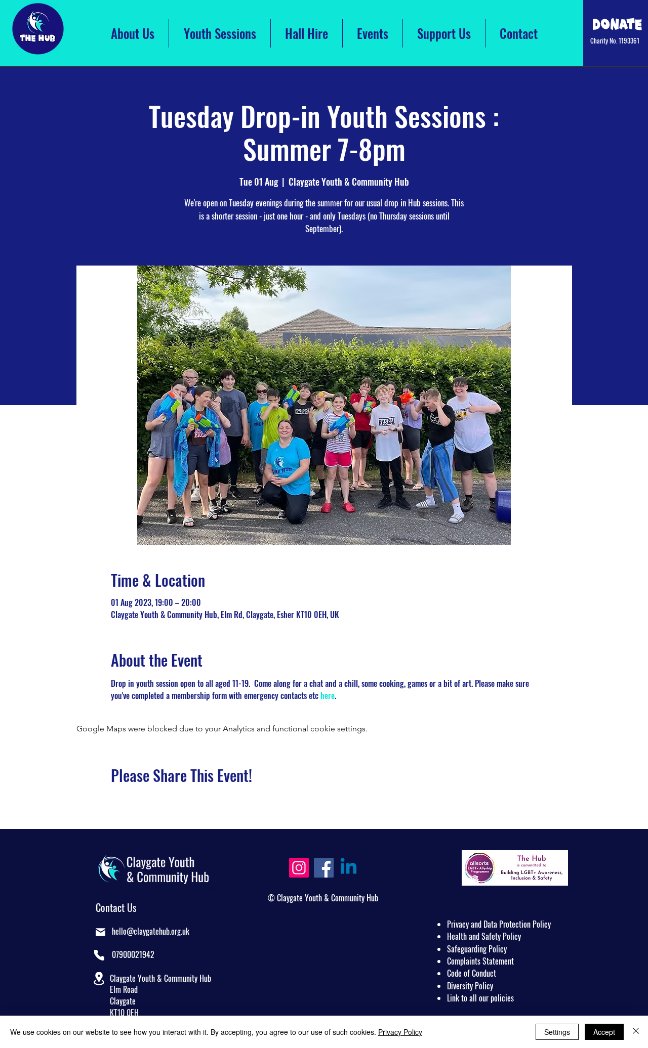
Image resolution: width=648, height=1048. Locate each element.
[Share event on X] (140, 802)
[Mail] (100, 932)
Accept (604, 1032)
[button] (99, 978)
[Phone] (99, 955)
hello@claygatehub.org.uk (150, 931)
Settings (557, 1032)
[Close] (636, 1032)
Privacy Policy (400, 1032)
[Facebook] (324, 868)
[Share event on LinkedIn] (165, 802)
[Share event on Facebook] (115, 802)
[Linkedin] (348, 868)
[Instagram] (299, 868)
